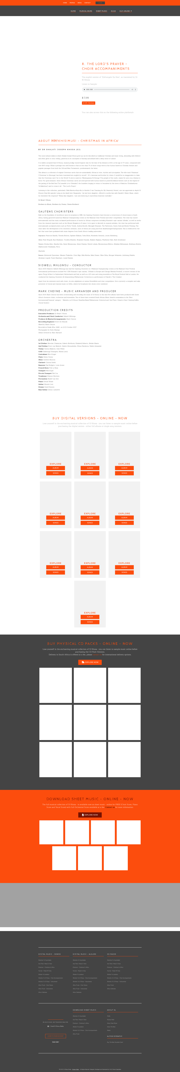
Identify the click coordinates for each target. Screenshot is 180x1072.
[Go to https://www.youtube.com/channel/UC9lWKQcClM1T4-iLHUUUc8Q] (114, 2)
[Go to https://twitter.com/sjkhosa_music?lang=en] (111, 2)
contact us (97, 654)
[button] (100, 3)
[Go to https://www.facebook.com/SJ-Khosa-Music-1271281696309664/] (108, 2)
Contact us (110, 807)
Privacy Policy (55, 1042)
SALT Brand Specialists (115, 1069)
